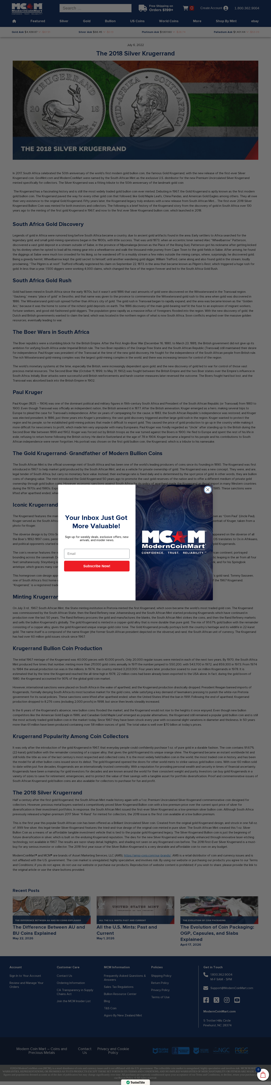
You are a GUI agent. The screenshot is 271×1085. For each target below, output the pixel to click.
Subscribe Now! (96, 566)
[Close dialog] (207, 489)
